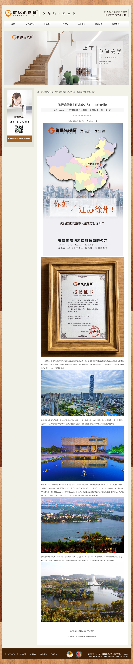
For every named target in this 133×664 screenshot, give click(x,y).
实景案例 (81, 24)
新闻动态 (47, 24)
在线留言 (54, 654)
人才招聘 (33, 654)
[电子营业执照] (69, 654)
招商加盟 (98, 24)
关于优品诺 (30, 24)
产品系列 (64, 24)
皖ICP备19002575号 (120, 656)
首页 (13, 24)
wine (125, 654)
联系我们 (115, 24)
